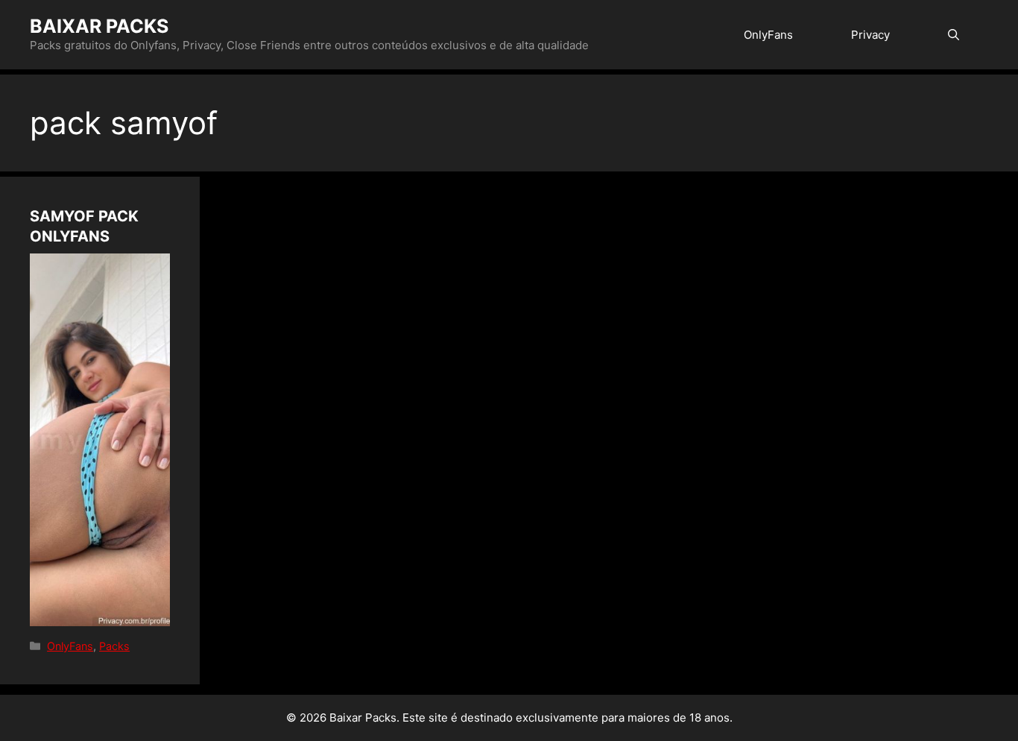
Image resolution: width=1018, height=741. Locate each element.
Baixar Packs (99, 26)
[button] (953, 34)
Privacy (870, 35)
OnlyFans (768, 35)
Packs (114, 646)
